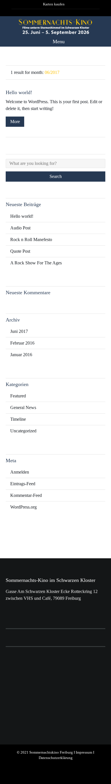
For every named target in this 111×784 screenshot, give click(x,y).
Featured (18, 395)
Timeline (18, 419)
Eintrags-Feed (22, 483)
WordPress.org (23, 507)
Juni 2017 (19, 331)
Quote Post (20, 251)
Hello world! (19, 92)
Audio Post (20, 227)
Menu (58, 41)
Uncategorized (23, 430)
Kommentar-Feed (26, 495)
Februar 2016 (22, 343)
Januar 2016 (21, 354)
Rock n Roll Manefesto (31, 239)
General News (23, 407)
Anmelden (19, 472)
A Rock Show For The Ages (36, 262)
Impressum (84, 752)
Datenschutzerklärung (56, 758)
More (15, 121)
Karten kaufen (54, 4)
